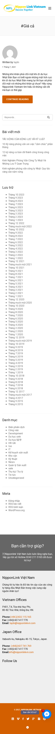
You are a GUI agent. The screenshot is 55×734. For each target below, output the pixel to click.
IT (9, 449)
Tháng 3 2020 (15, 328)
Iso (10, 446)
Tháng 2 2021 (15, 293)
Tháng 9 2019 (15, 347)
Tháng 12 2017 (16, 391)
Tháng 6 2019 (15, 356)
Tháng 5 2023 (15, 210)
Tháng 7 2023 (15, 204)
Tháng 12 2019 (16, 337)
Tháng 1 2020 (15, 334)
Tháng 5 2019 (15, 359)
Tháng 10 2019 (16, 343)
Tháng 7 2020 (15, 315)
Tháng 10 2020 (16, 305)
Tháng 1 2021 (15, 296)
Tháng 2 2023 (15, 216)
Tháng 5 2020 (15, 321)
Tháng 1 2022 (15, 258)
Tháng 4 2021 (15, 286)
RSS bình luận (15, 507)
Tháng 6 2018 (15, 388)
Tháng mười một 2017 (20, 394)
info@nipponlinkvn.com (21, 652)
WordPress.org (16, 510)
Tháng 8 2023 (15, 201)
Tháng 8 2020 (15, 312)
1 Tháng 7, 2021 (9, 67)
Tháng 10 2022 (16, 229)
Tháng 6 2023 (15, 207)
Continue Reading (17, 99)
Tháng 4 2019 (15, 363)
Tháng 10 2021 (16, 267)
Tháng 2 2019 (15, 369)
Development (15, 433)
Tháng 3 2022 (15, 251)
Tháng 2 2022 (15, 255)
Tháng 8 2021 (15, 274)
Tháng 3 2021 (15, 289)
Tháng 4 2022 (15, 248)
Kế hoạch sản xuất (18, 452)
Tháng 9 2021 (15, 270)
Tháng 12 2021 (16, 261)
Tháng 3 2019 (15, 366)
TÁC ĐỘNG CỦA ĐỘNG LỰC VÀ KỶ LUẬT (23, 139)
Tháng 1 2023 (15, 220)
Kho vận (12, 455)
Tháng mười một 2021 (20, 264)
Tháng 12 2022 (16, 223)
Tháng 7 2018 (15, 385)
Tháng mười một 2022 (20, 226)
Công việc (13, 430)
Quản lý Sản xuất (17, 465)
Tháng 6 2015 (15, 404)
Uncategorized (16, 477)
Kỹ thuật (12, 459)
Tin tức (12, 474)
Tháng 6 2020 (15, 318)
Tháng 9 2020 (15, 309)
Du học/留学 (15, 439)
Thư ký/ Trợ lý (15, 471)
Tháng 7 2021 (15, 277)
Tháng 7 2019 (15, 353)
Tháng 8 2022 (15, 235)
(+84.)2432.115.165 (20, 616)
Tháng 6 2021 (15, 280)
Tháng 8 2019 (15, 350)
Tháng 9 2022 (15, 232)
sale (10, 468)
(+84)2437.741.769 (21, 645)
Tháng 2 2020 (15, 331)
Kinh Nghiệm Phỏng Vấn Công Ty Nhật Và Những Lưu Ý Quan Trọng (24, 162)
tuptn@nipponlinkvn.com (22, 623)
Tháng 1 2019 (15, 372)
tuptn (16, 62)
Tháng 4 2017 (15, 398)
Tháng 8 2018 (15, 382)
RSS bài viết (14, 503)
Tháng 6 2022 (15, 242)
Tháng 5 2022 (15, 245)
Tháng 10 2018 (16, 375)
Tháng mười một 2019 (20, 340)
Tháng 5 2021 (15, 283)
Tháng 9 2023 (15, 197)
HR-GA (12, 443)
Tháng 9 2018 (15, 378)
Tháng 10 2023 (16, 194)
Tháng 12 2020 (16, 299)
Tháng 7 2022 (15, 239)
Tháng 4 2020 (15, 324)
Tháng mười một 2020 (20, 302)
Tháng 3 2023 (15, 213)
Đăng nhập (14, 500)
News (11, 462)
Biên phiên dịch (16, 427)
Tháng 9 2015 (15, 401)
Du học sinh (14, 436)
